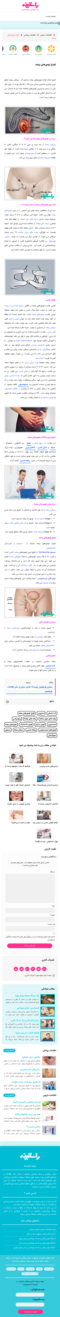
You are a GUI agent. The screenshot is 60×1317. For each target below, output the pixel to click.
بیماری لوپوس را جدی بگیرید (18, 804)
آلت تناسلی (50, 666)
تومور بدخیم (40, 724)
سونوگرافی (52, 735)
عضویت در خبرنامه (30, 1311)
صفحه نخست (51, 16)
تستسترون (52, 724)
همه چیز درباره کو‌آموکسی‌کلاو (27, 1114)
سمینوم (8, 730)
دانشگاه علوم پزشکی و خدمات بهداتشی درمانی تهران (37, 1238)
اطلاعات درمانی (46, 35)
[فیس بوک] (33, 969)
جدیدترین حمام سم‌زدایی (28, 1008)
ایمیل (52, 915)
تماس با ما (30, 1269)
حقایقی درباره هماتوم (31, 1057)
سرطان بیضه (18, 730)
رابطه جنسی (25, 460)
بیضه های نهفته (30, 718)
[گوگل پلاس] (27, 969)
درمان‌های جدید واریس (48, 766)
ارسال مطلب (49, 1269)
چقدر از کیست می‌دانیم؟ (20, 822)
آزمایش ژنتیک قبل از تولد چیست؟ (16, 785)
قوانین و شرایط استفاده (30, 1273)
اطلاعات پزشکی (30, 35)
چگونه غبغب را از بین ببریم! (27, 1033)
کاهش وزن (30, 447)
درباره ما (20, 1269)
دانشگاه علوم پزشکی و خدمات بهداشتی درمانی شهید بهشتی (34, 1247)
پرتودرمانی (17, 718)
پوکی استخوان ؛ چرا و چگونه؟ (46, 841)
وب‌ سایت (51, 924)
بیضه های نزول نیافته (48, 718)
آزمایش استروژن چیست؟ (48, 804)
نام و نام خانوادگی (37, 1289)
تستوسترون (23, 384)
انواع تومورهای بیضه (27, 713)
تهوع (29, 443)
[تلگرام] (38, 969)
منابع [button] (52, 701)
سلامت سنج (11, 1269)
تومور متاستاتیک (26, 724)
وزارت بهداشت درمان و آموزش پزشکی (42, 1229)
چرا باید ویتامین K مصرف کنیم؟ (26, 1102)
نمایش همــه (9, 1050)
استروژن (41, 713)
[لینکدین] (16, 969)
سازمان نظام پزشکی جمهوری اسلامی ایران (41, 1234)
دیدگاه (52, 871)
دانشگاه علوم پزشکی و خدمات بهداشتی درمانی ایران (37, 1243)
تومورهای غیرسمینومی (47, 730)
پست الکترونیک (38, 1299)
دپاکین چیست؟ (33, 1126)
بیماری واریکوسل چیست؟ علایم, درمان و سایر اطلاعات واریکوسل (29, 689)
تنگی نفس (42, 447)
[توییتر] (21, 969)
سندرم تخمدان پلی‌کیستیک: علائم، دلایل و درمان (39, 785)
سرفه (53, 447)
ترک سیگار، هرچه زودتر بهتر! (27, 995)
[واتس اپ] (44, 969)
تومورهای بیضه (11, 724)
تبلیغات (39, 1269)
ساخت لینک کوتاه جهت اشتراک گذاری (38, 975)
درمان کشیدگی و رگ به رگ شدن (25, 1020)
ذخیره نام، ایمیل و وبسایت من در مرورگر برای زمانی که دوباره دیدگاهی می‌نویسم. (30, 938)
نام (53, 906)
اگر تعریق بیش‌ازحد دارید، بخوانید (26, 1082)
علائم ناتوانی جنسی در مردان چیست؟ (43, 822)
